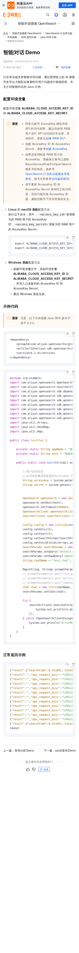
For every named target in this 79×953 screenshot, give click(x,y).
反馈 (46, 769)
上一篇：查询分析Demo (18, 750)
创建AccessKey (56, 149)
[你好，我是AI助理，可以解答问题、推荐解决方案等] (56, 15)
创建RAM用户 (56, 138)
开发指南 (12, 37)
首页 (5, 33)
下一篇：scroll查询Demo (60, 750)
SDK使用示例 (28, 37)
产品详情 (37, 67)
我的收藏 (65, 67)
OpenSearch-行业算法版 (58, 33)
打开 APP (67, 5)
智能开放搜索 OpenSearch (26, 33)
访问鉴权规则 (60, 179)
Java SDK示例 (48, 37)
